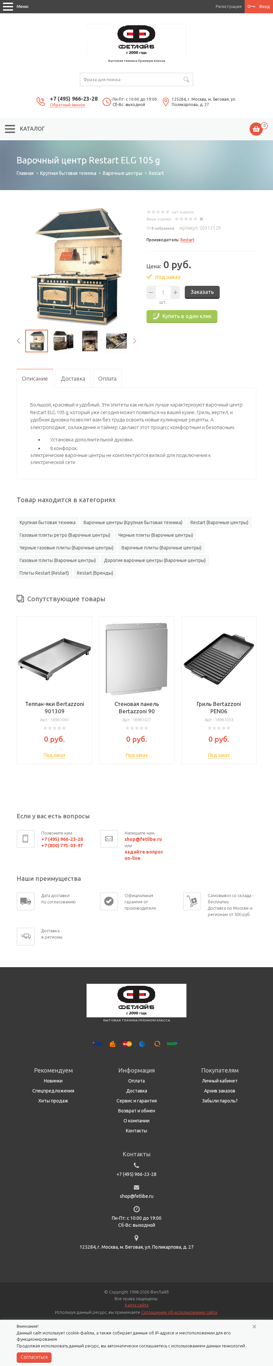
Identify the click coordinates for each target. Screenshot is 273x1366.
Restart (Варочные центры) (219, 522)
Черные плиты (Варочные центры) (155, 535)
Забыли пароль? (220, 1100)
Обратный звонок (67, 105)
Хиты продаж (53, 1100)
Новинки (53, 1080)
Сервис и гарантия (137, 1100)
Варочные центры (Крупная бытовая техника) (133, 522)
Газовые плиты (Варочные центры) (58, 560)
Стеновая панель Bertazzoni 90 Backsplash (137, 711)
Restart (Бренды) (95, 573)
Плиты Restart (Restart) (44, 573)
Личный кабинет (220, 1080)
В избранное (162, 228)
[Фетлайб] (136, 39)
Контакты (136, 1130)
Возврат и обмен (136, 1110)
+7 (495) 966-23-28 (74, 99)
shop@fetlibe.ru (136, 1196)
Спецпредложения (53, 1090)
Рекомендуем (53, 1070)
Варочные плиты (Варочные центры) (161, 547)
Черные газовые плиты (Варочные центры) (67, 547)
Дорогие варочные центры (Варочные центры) (155, 560)
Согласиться (34, 1357)
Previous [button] (18, 341)
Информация (136, 1070)
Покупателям (220, 1070)
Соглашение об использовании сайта (179, 1312)
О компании (136, 1120)
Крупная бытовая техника (48, 522)
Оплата (136, 1080)
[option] (76, 266)
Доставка (136, 1090)
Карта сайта (136, 1305)
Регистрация (229, 6)
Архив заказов (219, 1090)
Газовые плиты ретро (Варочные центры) (65, 535)
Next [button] (134, 341)
